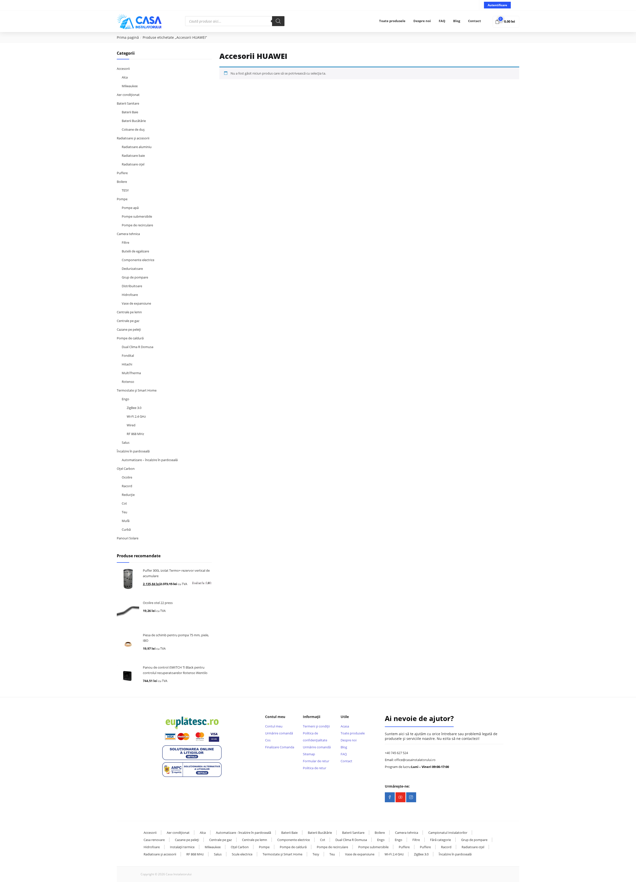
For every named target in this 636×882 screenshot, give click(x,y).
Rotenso (128, 381)
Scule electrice (242, 854)
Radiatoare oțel (133, 164)
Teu (124, 512)
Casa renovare (154, 840)
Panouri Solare (127, 538)
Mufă (125, 521)
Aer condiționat (128, 94)
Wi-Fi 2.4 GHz (136, 416)
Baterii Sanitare (128, 103)
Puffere (122, 173)
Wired (131, 425)
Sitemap (309, 754)
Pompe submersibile (137, 216)
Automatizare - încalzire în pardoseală (243, 832)
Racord (127, 486)
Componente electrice (138, 260)
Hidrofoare (130, 294)
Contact (474, 21)
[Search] (278, 21)
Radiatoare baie (133, 155)
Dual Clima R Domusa (137, 347)
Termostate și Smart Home (137, 390)
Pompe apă (130, 207)
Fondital (128, 355)
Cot (124, 503)
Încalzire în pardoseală (133, 451)
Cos (268, 740)
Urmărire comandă (279, 733)
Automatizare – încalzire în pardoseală (150, 460)
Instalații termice (182, 847)
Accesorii (123, 68)
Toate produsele (392, 21)
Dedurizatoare (132, 268)
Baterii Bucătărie (134, 121)
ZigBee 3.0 (134, 407)
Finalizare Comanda (279, 747)
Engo (125, 399)
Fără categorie (440, 840)
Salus (125, 442)
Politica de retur (314, 768)
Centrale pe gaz (128, 321)
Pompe (122, 199)
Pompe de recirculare (137, 225)
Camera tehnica (128, 234)
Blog (456, 21)
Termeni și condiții (316, 726)
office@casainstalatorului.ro (415, 760)
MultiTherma (131, 373)
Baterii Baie (130, 112)
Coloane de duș (133, 129)
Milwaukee (130, 86)
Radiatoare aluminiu (137, 147)
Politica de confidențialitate (315, 736)
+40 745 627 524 (396, 753)
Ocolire (127, 477)
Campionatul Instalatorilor (447, 832)
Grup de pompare (135, 277)
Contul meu (273, 726)
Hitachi (127, 364)
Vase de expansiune (136, 303)
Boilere (122, 181)
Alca (125, 77)
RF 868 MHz (135, 434)
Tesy (316, 854)
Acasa (345, 726)
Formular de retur (316, 761)
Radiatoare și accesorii (133, 138)
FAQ (442, 21)
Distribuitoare (132, 286)
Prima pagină (128, 37)
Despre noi (422, 21)
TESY (125, 190)
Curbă (126, 529)
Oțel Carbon (126, 468)
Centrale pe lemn (129, 312)
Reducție (128, 494)
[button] (506, 21)
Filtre (125, 242)
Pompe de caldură (130, 338)
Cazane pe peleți (129, 329)
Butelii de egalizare (135, 251)
